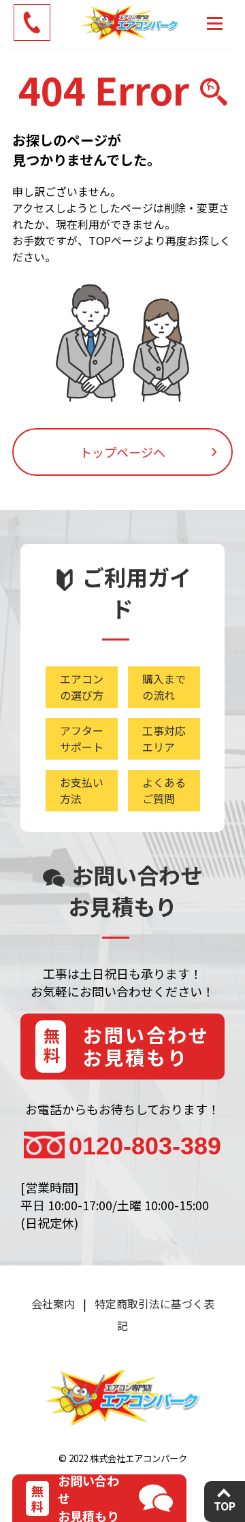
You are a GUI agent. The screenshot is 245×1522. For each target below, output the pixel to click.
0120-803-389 (145, 1146)
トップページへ (122, 452)
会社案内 (53, 1303)
